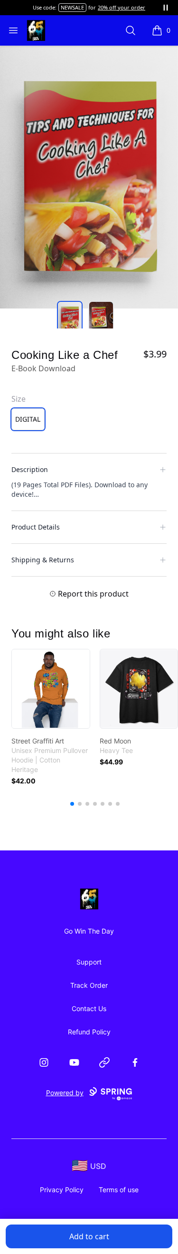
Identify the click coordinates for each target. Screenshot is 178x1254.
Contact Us (89, 1008)
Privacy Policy (62, 1190)
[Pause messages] (165, 7)
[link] (51, 688)
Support (89, 962)
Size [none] (18, 399)
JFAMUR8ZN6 (60, 7)
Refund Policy (89, 1032)
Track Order (89, 985)
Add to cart (89, 1236)
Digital (27, 419)
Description (29, 469)
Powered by (65, 1093)
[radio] (28, 419)
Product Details (35, 526)
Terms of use (119, 1190)
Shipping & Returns (42, 559)
